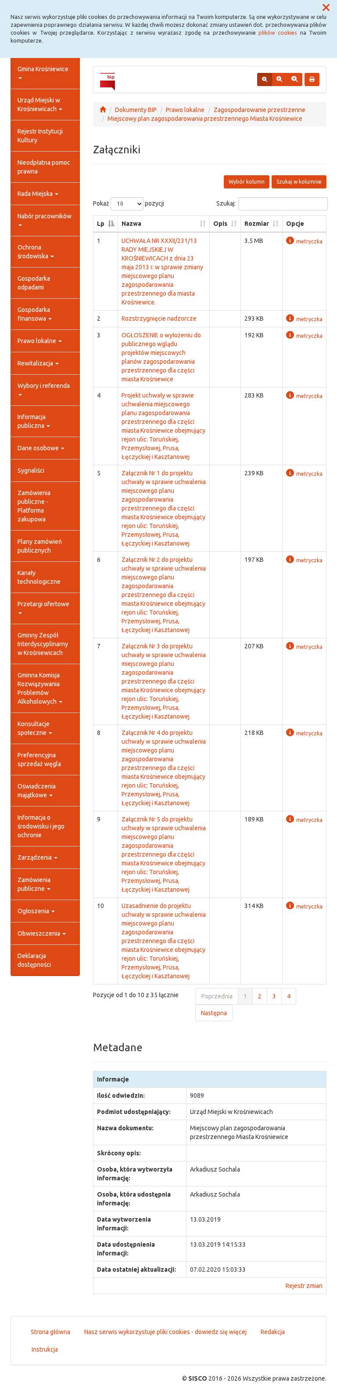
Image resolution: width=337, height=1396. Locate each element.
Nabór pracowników (45, 216)
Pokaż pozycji (128, 203)
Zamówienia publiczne (34, 884)
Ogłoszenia (34, 911)
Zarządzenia (35, 857)
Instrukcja (45, 1349)
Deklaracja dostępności (34, 960)
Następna (214, 1012)
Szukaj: (226, 203)
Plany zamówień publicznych (40, 546)
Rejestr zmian (304, 1285)
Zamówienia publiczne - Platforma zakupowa (34, 506)
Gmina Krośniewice (43, 68)
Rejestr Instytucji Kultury (40, 136)
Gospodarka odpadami (34, 283)
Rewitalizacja (36, 363)
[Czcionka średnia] (279, 79)
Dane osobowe (39, 448)
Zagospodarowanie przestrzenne (259, 109)
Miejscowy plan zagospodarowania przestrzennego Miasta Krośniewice (205, 118)
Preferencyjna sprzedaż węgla (39, 759)
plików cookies (277, 32)
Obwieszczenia (39, 933)
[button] (326, 8)
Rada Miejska (36, 193)
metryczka (309, 241)
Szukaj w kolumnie (299, 181)
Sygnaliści (31, 470)
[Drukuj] (312, 79)
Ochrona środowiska (34, 252)
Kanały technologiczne (39, 577)
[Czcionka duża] (294, 79)
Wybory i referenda (44, 385)
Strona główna (50, 1331)
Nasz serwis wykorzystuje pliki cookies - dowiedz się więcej (165, 1331)
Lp (100, 223)
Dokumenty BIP (136, 109)
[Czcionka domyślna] (264, 79)
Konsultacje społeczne (34, 728)
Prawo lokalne (37, 340)
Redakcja (273, 1331)
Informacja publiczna (32, 421)
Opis (220, 223)
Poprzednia (217, 996)
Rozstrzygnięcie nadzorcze (159, 318)
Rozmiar (256, 223)
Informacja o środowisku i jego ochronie (41, 826)
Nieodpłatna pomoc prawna (44, 167)
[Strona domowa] (103, 109)
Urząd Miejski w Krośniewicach (39, 104)
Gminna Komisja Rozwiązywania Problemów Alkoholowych (39, 688)
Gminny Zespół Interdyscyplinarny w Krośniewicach (43, 644)
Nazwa (131, 223)
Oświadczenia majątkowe (37, 791)
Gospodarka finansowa (34, 314)
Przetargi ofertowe (43, 604)
